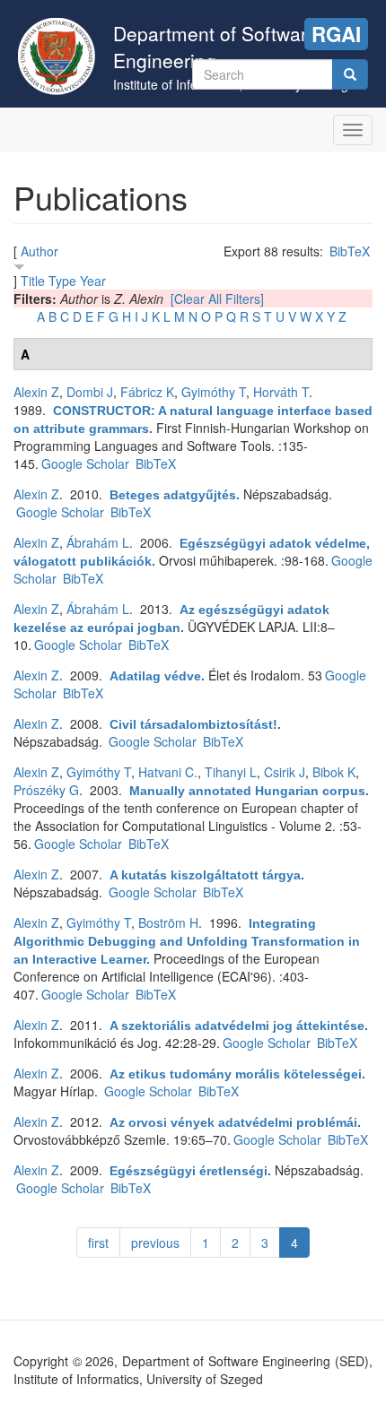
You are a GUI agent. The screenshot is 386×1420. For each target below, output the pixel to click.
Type (62, 281)
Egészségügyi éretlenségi (189, 1171)
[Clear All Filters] (217, 298)
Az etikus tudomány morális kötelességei (236, 1074)
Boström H (168, 922)
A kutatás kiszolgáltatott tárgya (205, 875)
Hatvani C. (167, 772)
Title (33, 281)
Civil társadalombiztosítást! (193, 724)
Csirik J (284, 772)
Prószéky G (46, 790)
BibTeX (349, 251)
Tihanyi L (231, 772)
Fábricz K (147, 392)
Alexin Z (36, 392)
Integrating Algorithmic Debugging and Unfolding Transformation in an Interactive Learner (186, 941)
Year (93, 281)
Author (39, 251)
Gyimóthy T (213, 392)
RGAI (336, 34)
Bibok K (333, 772)
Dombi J (89, 392)
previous (155, 1242)
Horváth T (281, 392)
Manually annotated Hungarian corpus (247, 791)
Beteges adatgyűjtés (173, 495)
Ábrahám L (97, 542)
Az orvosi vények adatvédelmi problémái (233, 1122)
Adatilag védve (155, 676)
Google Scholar (85, 463)
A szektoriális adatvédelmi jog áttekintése (237, 1025)
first (98, 1242)
